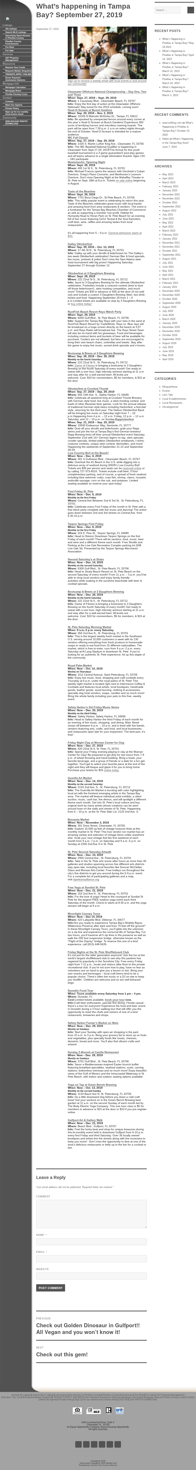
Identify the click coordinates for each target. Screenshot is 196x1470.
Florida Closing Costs (16, 94)
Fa (78, 1444)
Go (94, 1444)
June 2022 (168, 218)
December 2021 (171, 242)
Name (41, 1235)
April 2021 (167, 274)
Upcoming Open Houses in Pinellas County (17, 36)
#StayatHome (169, 386)
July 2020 (167, 311)
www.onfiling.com (171, 122)
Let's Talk (167, 394)
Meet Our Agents (13, 105)
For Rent (9, 47)
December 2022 (171, 194)
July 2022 (167, 214)
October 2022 (169, 202)
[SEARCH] (190, 10)
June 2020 (168, 315)
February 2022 (170, 234)
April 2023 (167, 178)
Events (166, 390)
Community (9, 117)
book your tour (115, 999)
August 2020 (169, 307)
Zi (102, 1444)
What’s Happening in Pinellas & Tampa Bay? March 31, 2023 (175, 67)
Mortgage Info (11, 83)
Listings (7, 25)
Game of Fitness (84, 365)
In (110, 1444)
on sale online (124, 180)
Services (8, 54)
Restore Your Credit (15, 67)
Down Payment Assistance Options (15, 79)
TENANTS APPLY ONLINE (18, 74)
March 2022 (168, 230)
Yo (117, 1444)
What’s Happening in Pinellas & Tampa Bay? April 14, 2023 (178, 55)
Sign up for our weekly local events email (16, 113)
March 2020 (168, 319)
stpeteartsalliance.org (86, 879)
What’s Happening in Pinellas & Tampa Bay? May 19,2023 (178, 43)
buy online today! (81, 303)
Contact (7, 97)
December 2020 (171, 290)
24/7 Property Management (12, 59)
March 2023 (168, 182)
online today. (111, 770)
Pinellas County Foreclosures (13, 42)
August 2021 (169, 258)
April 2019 (167, 359)
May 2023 (167, 174)
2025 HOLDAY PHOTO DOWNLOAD (16, 122)
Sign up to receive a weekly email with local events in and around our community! (107, 82)
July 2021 (167, 262)
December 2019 (171, 327)
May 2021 (167, 270)
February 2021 (170, 282)
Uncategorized (170, 406)
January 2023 (169, 190)
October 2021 (169, 250)
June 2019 (168, 351)
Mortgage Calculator (15, 87)
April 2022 (167, 226)
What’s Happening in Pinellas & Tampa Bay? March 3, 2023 (175, 91)
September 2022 (171, 206)
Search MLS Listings (15, 32)
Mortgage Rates (13, 91)
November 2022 (171, 198)
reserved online (132, 468)
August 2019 (169, 343)
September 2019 (171, 339)
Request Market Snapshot (18, 71)
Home (14, 1395)
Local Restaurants (172, 402)
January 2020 (169, 323)
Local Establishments (174, 398)
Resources (9, 63)
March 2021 (168, 278)
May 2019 (167, 355)
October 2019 (169, 335)
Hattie (165, 138)
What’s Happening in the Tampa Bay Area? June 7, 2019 (177, 142)
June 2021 (168, 266)
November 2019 (171, 331)
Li (86, 1444)
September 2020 (171, 303)
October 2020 (169, 299)
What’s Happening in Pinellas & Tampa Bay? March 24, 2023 (175, 79)
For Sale (9, 50)
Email (41, 1252)
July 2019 (167, 347)
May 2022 (167, 222)
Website (42, 1269)
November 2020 (171, 295)
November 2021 (171, 246)
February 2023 (170, 186)
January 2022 (169, 238)
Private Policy (12, 108)
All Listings (11, 29)
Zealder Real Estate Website (104, 1465)
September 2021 (171, 254)
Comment (43, 1196)
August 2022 (169, 210)
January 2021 (169, 286)
